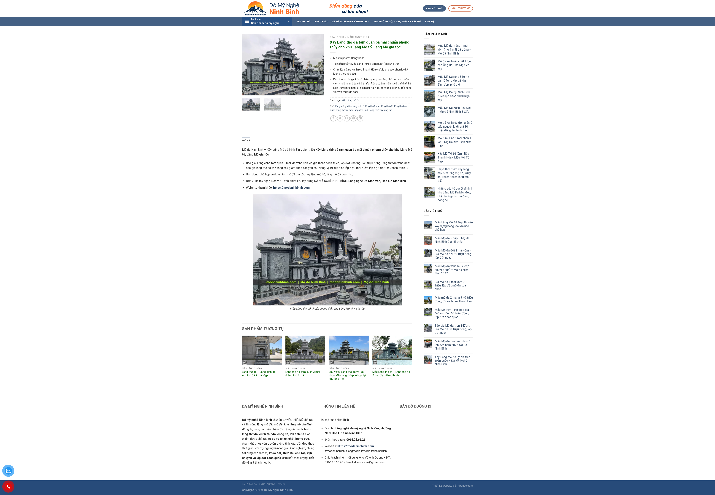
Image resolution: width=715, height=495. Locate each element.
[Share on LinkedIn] (360, 118)
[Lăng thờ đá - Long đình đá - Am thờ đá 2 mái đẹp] (262, 350)
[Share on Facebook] (333, 118)
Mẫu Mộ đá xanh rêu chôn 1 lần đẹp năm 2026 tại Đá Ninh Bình (453, 344)
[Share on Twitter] (340, 118)
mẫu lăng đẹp (356, 110)
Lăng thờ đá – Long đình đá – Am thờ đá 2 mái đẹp (260, 373)
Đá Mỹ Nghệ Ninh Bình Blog (349, 21)
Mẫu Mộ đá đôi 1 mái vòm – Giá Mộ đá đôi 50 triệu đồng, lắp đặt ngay (453, 254)
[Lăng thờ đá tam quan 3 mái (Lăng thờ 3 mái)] (305, 350)
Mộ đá (282, 484)
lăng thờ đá (387, 106)
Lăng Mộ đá (249, 484)
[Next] (318, 64)
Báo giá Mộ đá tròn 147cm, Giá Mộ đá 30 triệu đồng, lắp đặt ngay (453, 329)
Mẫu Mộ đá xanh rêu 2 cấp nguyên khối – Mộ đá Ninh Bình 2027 (452, 269)
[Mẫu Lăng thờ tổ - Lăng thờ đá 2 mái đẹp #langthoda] (392, 350)
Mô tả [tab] (246, 140)
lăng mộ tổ (358, 106)
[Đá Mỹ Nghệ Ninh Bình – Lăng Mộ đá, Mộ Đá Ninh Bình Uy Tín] (305, 8)
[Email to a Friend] (347, 118)
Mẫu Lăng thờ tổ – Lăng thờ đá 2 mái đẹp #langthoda (391, 373)
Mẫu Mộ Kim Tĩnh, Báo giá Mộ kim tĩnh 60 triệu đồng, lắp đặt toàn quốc (452, 313)
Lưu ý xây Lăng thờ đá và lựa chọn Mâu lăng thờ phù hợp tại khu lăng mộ (347, 375)
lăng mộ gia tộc (343, 106)
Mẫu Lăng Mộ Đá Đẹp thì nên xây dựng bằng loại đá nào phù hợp (454, 226)
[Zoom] (247, 90)
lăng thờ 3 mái (372, 106)
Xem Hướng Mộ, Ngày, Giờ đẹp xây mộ (397, 21)
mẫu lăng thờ (371, 110)
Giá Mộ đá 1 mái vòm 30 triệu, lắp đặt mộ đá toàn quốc (451, 285)
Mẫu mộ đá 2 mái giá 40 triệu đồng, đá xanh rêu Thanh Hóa (454, 299)
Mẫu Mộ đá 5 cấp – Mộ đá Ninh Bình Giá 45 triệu (452, 240)
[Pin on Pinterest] (353, 118)
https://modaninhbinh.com (291, 187)
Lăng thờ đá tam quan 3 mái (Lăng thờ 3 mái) (302, 373)
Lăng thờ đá (267, 484)
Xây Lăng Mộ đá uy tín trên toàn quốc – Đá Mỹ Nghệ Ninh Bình (452, 360)
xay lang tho (385, 110)
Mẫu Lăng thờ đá (358, 37)
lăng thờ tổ (342, 110)
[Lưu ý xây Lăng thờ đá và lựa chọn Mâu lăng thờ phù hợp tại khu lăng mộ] (349, 350)
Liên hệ (429, 21)
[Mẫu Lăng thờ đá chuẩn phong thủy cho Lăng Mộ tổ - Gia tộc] (327, 249)
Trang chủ (303, 21)
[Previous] (248, 64)
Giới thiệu (321, 21)
